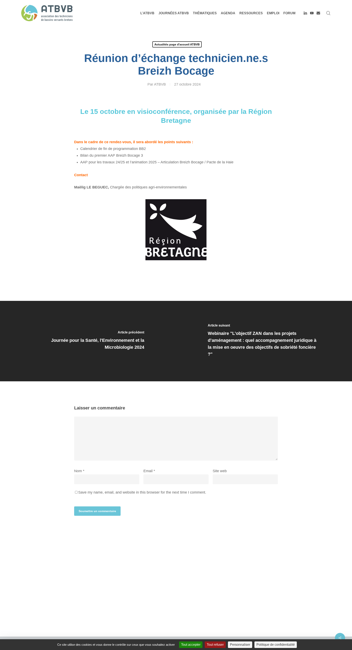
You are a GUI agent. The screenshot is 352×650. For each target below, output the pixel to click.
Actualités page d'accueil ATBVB (177, 44)
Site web (220, 471)
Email (149, 471)
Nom (79, 471)
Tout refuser (215, 644)
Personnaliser (240, 644)
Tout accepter (190, 644)
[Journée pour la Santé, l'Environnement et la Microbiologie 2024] (88, 341)
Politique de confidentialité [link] (275, 644)
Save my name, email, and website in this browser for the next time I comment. (142, 492)
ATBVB (160, 84)
